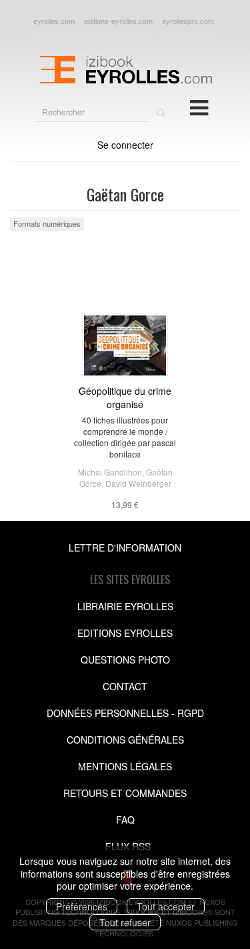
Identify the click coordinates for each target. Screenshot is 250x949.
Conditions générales (125, 739)
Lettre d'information (125, 547)
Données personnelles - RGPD (125, 713)
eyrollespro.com (188, 20)
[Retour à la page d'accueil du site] (125, 68)
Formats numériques (47, 223)
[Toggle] (199, 107)
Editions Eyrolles (125, 633)
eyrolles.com (54, 20)
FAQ (125, 819)
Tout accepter (166, 906)
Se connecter (125, 144)
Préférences (81, 906)
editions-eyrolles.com (118, 20)
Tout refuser (125, 922)
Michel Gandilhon (110, 472)
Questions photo (125, 659)
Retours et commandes (125, 793)
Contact (125, 686)
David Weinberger (138, 483)
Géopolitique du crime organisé (125, 397)
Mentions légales (125, 766)
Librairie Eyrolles (125, 606)
